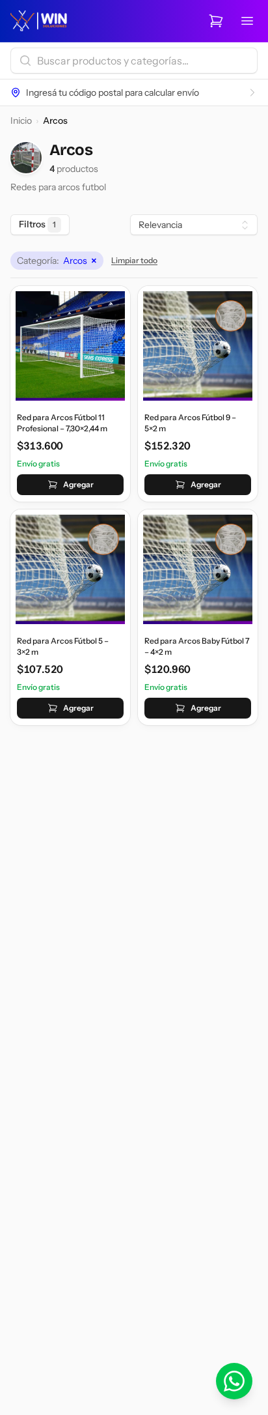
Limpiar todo (134, 260)
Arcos (57, 260)
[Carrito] (216, 21)
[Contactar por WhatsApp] (234, 1381)
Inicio (21, 120)
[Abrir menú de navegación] (247, 20)
